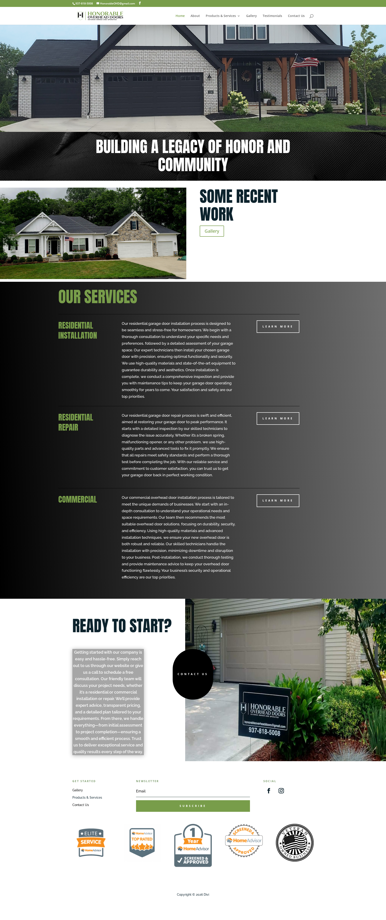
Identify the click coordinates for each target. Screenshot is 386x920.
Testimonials (272, 16)
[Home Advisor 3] (193, 866)
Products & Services (221, 16)
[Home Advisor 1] (91, 860)
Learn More (278, 326)
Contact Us (296, 16)
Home (180, 16)
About (195, 16)
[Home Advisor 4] (244, 856)
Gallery (251, 16)
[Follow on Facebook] (268, 790)
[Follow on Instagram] (281, 790)
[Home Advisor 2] (142, 860)
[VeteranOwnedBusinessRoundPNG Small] (294, 860)
